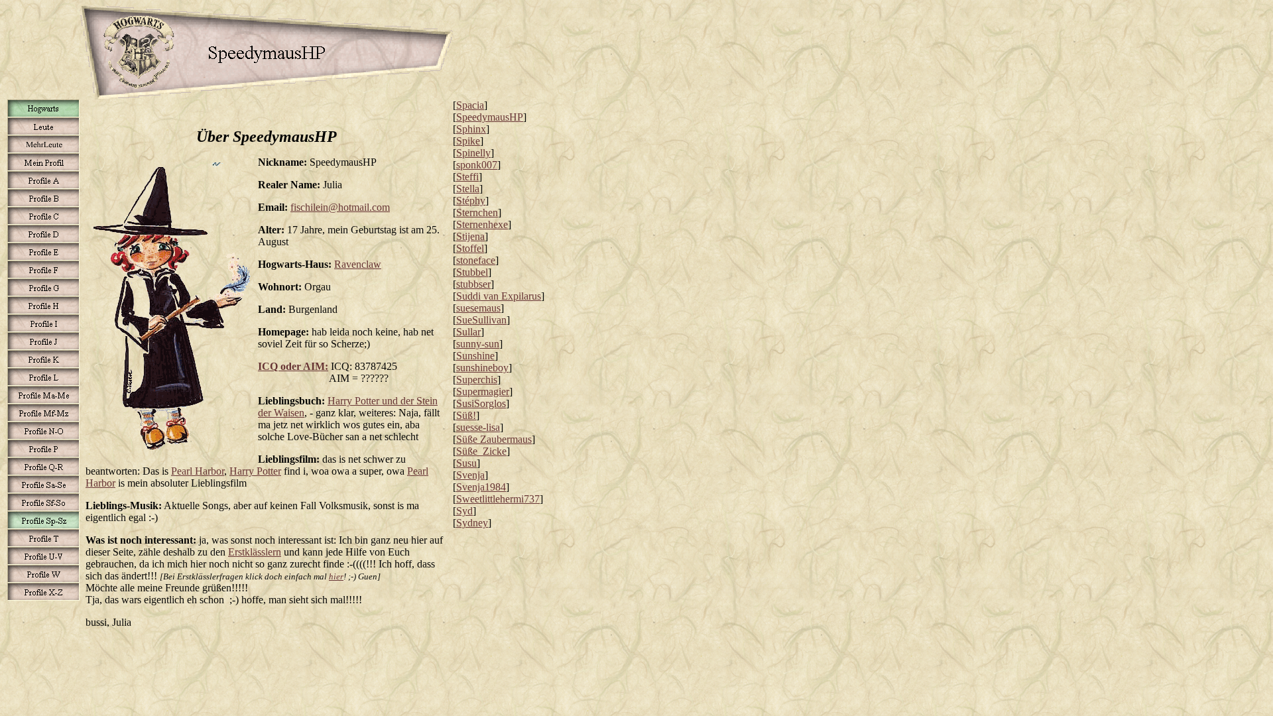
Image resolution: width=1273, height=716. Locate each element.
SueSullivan (481, 320)
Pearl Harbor (197, 471)
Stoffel (470, 248)
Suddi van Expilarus (498, 296)
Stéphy (470, 200)
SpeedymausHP (489, 117)
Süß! (466, 415)
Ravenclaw (357, 264)
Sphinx (471, 129)
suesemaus (478, 308)
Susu (466, 463)
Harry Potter (255, 471)
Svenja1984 (481, 487)
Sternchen (477, 212)
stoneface (475, 260)
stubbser (473, 284)
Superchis (476, 379)
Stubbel (472, 272)
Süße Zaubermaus (494, 439)
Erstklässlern (254, 552)
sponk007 (476, 164)
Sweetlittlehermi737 (498, 499)
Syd (464, 510)
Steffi (467, 176)
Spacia (470, 105)
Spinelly (473, 152)
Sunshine (475, 355)
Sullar (468, 331)
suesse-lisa (478, 427)
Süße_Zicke (481, 451)
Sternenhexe (482, 224)
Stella (467, 188)
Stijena (470, 236)
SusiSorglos (481, 403)
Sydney (472, 522)
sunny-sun (477, 343)
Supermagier (482, 391)
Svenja (470, 475)
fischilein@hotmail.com (340, 207)
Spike (468, 141)
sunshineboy (482, 367)
